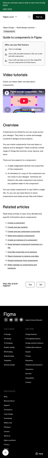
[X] (6, 320)
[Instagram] (16, 320)
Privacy (6, 444)
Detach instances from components (23, 260)
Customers (29, 369)
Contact (28, 382)
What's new (8, 423)
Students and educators (34, 365)
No (40, 284)
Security (28, 373)
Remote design (9, 365)
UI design (7, 334)
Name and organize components (21, 236)
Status (6, 449)
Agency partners (10, 440)
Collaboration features (33, 347)
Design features (31, 334)
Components (9, 31)
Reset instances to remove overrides (23, 256)
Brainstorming (9, 356)
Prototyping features (32, 339)
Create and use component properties (24, 231)
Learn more (7, 9)
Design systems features (34, 343)
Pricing (28, 356)
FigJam (28, 352)
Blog (5, 396)
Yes (30, 284)
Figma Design (8, 27)
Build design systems (25, 27)
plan (19, 49)
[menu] (33, 320)
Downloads (8, 418)
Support (7, 405)
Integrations (29, 378)
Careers (7, 431)
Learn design (8, 414)
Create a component (16, 223)
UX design (7, 339)
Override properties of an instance (22, 252)
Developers (8, 410)
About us (7, 436)
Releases (7, 427)
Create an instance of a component (22, 240)
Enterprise (29, 360)
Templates (7, 360)
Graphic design (9, 347)
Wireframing (8, 352)
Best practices (9, 401)
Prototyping (8, 343)
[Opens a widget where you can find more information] (39, 454)
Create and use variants (18, 227)
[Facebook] (21, 320)
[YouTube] (11, 320)
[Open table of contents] (5, 452)
